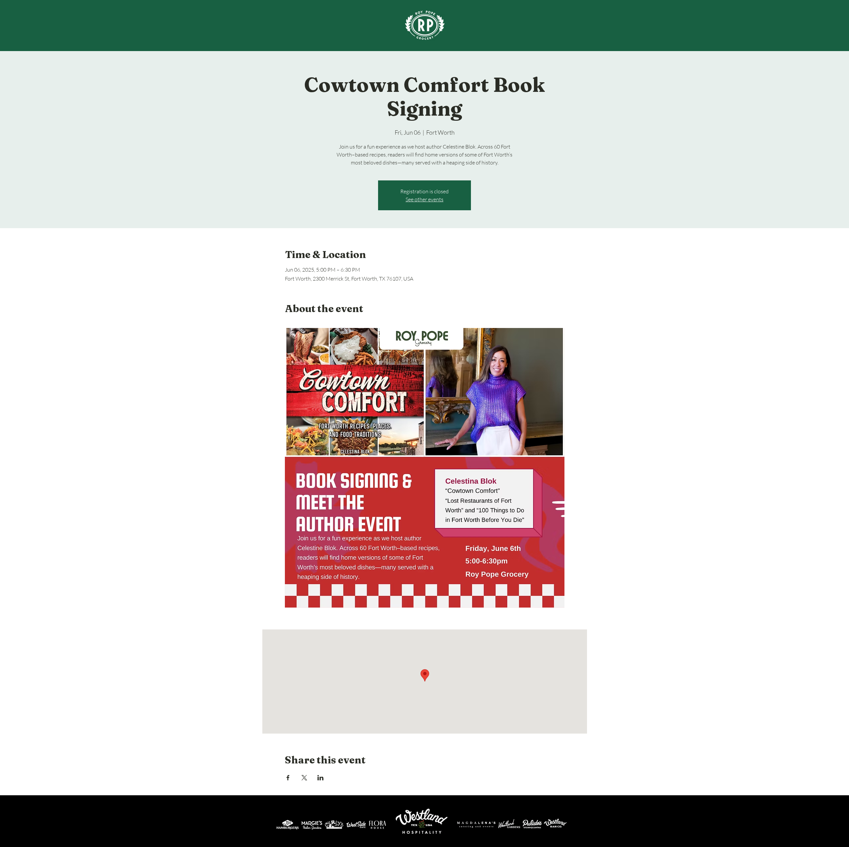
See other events (424, 199)
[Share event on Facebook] (288, 777)
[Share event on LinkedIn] (320, 777)
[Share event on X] (304, 777)
